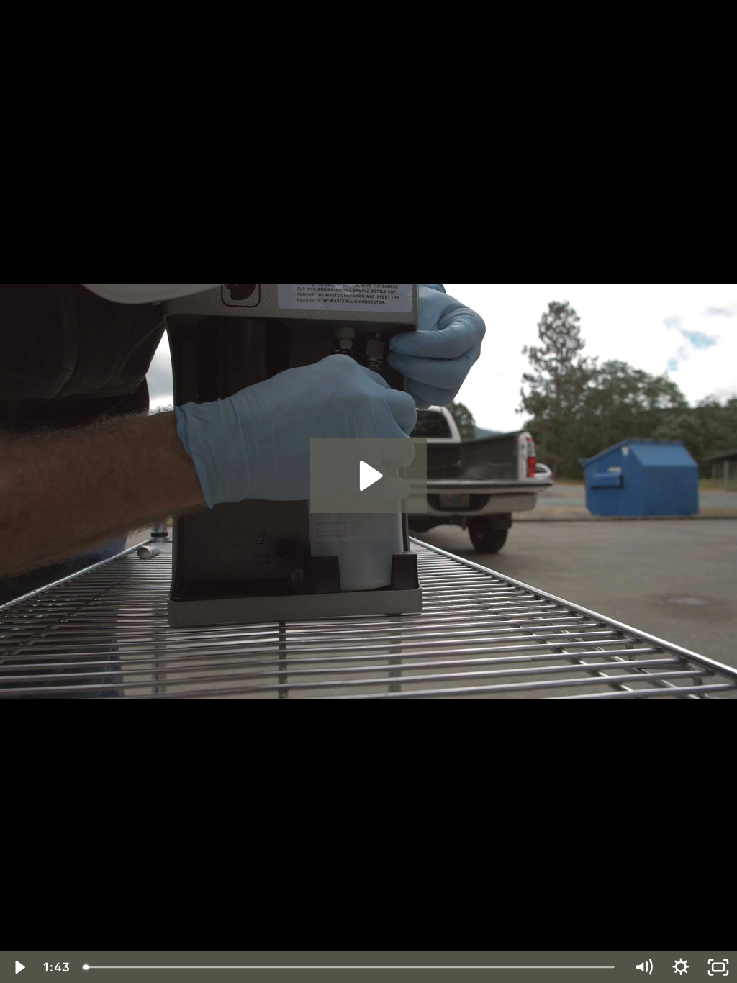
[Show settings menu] (681, 967)
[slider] (350, 967)
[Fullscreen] (718, 967)
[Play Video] (18, 967)
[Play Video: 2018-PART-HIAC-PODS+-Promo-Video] (369, 475)
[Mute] (643, 967)
